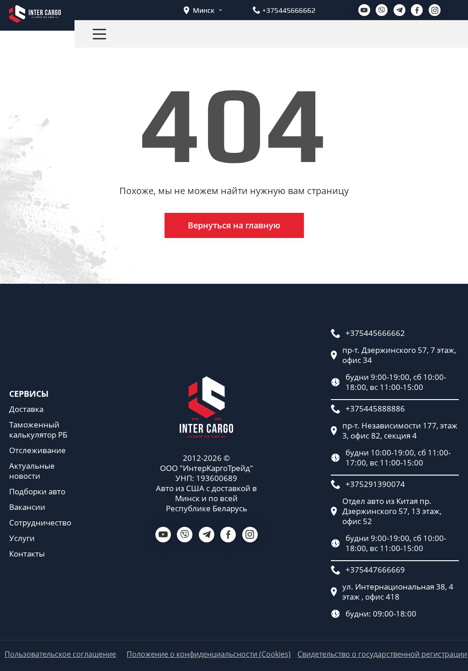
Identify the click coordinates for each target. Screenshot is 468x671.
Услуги (22, 538)
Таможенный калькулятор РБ (38, 430)
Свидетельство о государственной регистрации (382, 654)
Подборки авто (37, 492)
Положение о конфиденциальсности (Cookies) (209, 654)
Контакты (27, 554)
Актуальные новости (32, 471)
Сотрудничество (40, 523)
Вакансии (27, 507)
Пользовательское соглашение (60, 654)
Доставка (26, 409)
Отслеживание (37, 450)
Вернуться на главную (234, 225)
